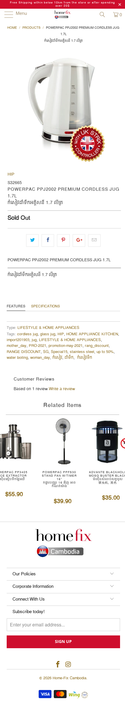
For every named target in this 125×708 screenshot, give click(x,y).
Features (16, 306)
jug (34, 340)
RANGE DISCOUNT (24, 352)
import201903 (18, 340)
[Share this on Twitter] (32, 240)
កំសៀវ (57, 357)
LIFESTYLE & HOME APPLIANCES (48, 328)
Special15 (59, 352)
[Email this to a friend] (94, 240)
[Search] (104, 14)
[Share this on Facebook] (48, 240)
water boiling (17, 357)
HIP (11, 174)
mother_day (16, 346)
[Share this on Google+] (79, 240)
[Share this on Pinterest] (63, 240)
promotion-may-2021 (66, 346)
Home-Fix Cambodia (69, 678)
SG (46, 352)
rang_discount (97, 346)
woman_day (40, 357)
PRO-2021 (37, 346)
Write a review (62, 389)
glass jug (47, 334)
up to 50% (105, 352)
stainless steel (82, 352)
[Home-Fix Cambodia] (62, 14)
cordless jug (27, 334)
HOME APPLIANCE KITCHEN (92, 334)
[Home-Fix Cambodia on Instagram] (68, 665)
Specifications (45, 306)
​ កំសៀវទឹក (84, 357)
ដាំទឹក (69, 357)
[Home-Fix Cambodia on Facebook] (57, 665)
